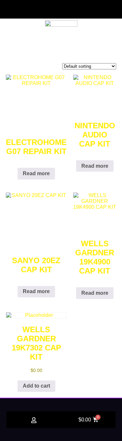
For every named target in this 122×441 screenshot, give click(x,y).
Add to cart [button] (36, 386)
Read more (36, 173)
